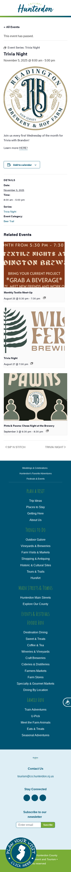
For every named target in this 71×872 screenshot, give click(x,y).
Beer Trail (9, 221)
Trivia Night (10, 211)
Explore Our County (35, 604)
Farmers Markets (35, 670)
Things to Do (35, 529)
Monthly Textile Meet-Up (18, 292)
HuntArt (35, 578)
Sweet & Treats (35, 638)
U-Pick (35, 716)
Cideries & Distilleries (35, 664)
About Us (35, 520)
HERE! (23, 148)
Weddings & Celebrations (35, 468)
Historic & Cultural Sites (35, 565)
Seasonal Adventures (35, 735)
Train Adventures (35, 709)
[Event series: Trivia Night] (31, 363)
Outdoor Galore (36, 539)
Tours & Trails (35, 571)
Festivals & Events (36, 479)
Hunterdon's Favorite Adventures (35, 473)
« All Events (11, 27)
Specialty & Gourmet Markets (35, 683)
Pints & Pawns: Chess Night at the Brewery (29, 425)
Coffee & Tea (35, 645)
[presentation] (34, 264)
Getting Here (35, 513)
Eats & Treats (35, 728)
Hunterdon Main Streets (35, 597)
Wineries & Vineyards (35, 651)
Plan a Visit (36, 491)
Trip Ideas (35, 500)
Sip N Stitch (16, 447)
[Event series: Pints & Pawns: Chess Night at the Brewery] (47, 431)
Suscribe (48, 825)
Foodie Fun (35, 622)
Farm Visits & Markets (35, 552)
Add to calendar (22, 165)
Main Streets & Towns (35, 587)
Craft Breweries (35, 657)
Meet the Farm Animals (35, 722)
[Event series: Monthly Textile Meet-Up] (44, 298)
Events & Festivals (35, 613)
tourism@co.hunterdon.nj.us (35, 776)
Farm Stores (36, 677)
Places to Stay (35, 507)
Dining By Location (35, 689)
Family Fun (35, 699)
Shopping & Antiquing (35, 558)
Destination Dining (35, 632)
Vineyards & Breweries (35, 546)
